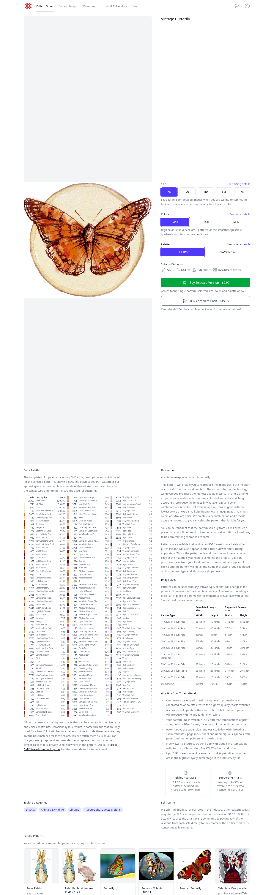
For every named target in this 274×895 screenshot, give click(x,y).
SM (224, 191)
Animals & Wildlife (52, 809)
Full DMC (183, 252)
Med (236, 222)
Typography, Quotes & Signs (103, 809)
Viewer (90, 6)
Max (175, 222)
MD (206, 191)
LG (187, 191)
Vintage (74, 809)
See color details (240, 214)
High (205, 222)
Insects (30, 809)
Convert (68, 6)
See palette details (238, 244)
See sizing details (239, 184)
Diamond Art (228, 252)
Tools (115, 6)
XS (242, 191)
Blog (135, 6)
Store (44, 6)
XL (169, 191)
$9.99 (209, 283)
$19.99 (209, 301)
